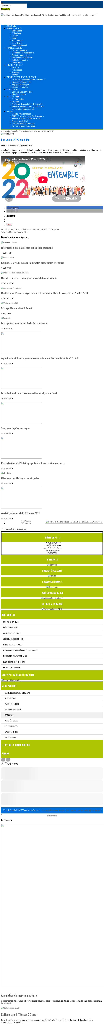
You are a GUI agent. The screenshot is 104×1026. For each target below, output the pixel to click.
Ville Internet (17, 40)
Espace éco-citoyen (20, 87)
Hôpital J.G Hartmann (21, 114)
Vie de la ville (25, 131)
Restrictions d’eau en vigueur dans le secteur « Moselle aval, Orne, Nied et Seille (45, 293)
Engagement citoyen (20, 84)
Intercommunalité (19, 45)
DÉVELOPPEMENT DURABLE (21, 77)
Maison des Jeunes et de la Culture (17, 656)
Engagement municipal (22, 82)
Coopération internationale (23, 109)
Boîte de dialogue (10, 627)
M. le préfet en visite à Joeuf (16, 308)
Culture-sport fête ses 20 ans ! (19, 1014)
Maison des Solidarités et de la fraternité (20, 650)
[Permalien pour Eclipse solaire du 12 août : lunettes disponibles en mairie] (8, 257)
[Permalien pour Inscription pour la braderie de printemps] (6, 318)
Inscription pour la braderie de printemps (24, 323)
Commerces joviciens (11, 633)
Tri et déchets (10, 737)
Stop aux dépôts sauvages (15, 428)
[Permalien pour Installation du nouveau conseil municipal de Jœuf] (21, 388)
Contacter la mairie (11, 621)
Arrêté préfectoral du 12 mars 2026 (20, 513)
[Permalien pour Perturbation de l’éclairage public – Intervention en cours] (21, 458)
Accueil (4, 131)
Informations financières (22, 57)
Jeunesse (15, 72)
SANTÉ (10, 111)
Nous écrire (52, 816)
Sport (14, 38)
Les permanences (11, 726)
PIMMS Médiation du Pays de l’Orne (28, 106)
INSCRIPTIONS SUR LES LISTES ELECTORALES (30, 229)
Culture (15, 35)
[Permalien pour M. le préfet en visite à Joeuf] (9, 303)
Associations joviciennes (13, 638)
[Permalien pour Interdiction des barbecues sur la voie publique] (9, 242)
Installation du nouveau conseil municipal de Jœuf (29, 393)
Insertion (15, 101)
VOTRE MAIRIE (14, 48)
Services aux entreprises (22, 92)
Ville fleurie (17, 43)
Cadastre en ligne (11, 731)
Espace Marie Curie (20, 121)
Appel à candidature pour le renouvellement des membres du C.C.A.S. (40, 358)
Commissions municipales (23, 53)
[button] (12, 208)
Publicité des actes (19, 60)
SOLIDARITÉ (13, 97)
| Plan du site (94, 810)
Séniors (15, 75)
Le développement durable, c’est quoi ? (29, 79)
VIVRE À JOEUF (14, 65)
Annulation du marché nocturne (19, 995)
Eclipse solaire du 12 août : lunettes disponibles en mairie (32, 262)
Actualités (13, 131)
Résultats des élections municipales (20, 478)
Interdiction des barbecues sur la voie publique (27, 247)
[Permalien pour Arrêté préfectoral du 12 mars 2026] (21, 508)
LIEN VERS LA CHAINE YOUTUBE (16, 745)
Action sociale (18, 99)
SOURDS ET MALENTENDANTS (85, 522)
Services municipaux (21, 55)
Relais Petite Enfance (11, 667)
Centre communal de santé (23, 123)
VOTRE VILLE (13, 28)
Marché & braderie (11, 704)
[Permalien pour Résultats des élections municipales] (6, 473)
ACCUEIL (11, 26)
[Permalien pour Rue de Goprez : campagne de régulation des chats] (15, 273)
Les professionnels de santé (23, 126)
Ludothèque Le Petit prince (14, 661)
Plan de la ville (10, 698)
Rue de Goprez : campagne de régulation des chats (29, 278)
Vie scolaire (17, 70)
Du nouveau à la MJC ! (15, 232)
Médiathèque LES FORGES (12, 644)
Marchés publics (19, 94)
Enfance (15, 67)
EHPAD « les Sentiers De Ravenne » (28, 116)
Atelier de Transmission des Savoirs (27, 104)
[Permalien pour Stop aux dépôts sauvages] (21, 423)
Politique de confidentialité (77, 810)
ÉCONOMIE (12, 89)
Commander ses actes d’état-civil (17, 692)
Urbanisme (16, 33)
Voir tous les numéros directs (53, 549)
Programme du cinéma (13, 709)
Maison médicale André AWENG (26, 119)
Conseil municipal (19, 50)
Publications (17, 62)
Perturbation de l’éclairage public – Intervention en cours (32, 463)
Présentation (17, 31)
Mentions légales (57, 810)
